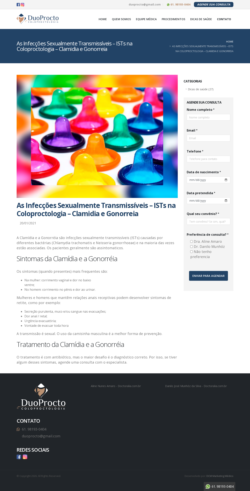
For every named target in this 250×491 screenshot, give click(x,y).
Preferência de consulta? (206, 234)
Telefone (194, 151)
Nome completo (199, 109)
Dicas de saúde (201, 19)
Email (191, 130)
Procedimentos (173, 19)
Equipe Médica (146, 19)
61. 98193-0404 (180, 4)
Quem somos (121, 19)
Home (103, 19)
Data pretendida (200, 193)
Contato (224, 19)
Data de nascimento (203, 172)
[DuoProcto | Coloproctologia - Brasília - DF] (38, 19)
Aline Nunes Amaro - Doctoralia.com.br (116, 386)
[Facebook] (18, 4)
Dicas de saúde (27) (200, 89)
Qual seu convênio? (202, 214)
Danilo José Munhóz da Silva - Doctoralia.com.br (196, 386)
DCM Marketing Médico (219, 476)
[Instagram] (22, 4)
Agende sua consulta (213, 4)
